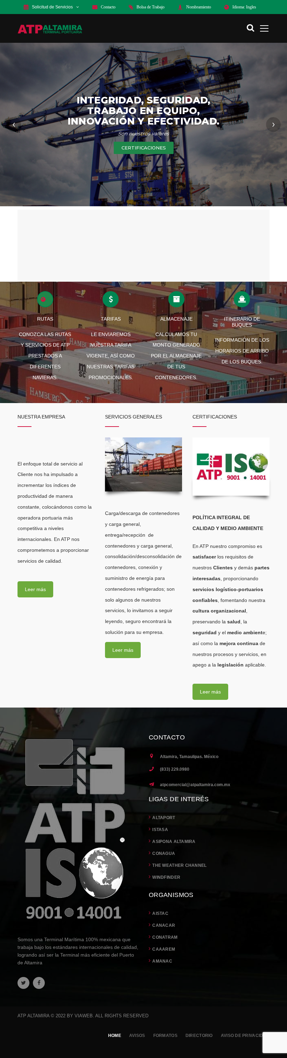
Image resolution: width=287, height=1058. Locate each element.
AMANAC (162, 961)
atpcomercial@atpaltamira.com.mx (195, 784)
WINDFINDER (166, 877)
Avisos (137, 1035)
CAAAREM (163, 949)
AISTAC (160, 913)
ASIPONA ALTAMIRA (173, 841)
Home (114, 1035)
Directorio (199, 1035)
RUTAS (45, 319)
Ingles (251, 7)
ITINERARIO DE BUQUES (242, 322)
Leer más (35, 589)
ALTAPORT (163, 817)
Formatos (165, 1035)
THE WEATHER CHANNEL (179, 865)
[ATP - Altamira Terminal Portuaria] (50, 28)
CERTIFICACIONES (143, 147)
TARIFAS (111, 319)
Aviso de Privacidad (245, 1035)
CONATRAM (164, 937)
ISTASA (160, 829)
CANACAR (163, 925)
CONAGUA (163, 853)
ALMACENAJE (176, 319)
